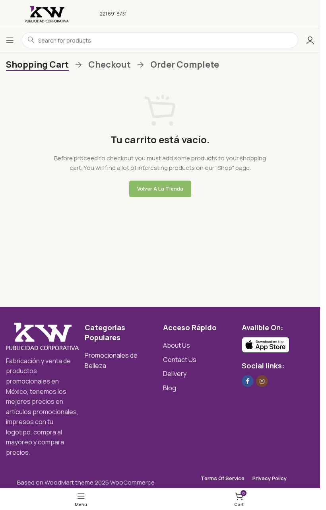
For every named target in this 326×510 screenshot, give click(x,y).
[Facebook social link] (248, 381)
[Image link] (42, 335)
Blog (169, 387)
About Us (176, 345)
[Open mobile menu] (10, 40)
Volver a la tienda (160, 188)
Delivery (174, 373)
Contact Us (179, 359)
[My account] (310, 40)
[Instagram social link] (262, 381)
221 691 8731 (113, 13)
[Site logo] (47, 13)
